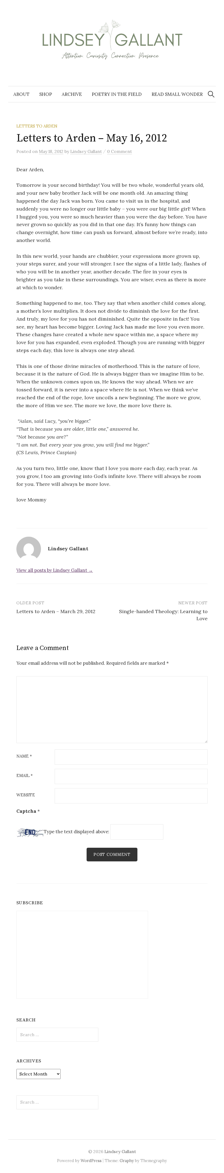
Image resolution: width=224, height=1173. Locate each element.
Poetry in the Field (117, 94)
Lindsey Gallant (120, 1151)
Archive (72, 94)
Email (24, 776)
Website (25, 795)
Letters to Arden (36, 126)
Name (24, 756)
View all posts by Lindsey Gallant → (54, 570)
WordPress (91, 1160)
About (21, 94)
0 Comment (119, 151)
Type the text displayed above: (76, 832)
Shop (45, 94)
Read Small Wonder (177, 94)
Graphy (127, 1160)
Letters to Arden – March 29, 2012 (55, 611)
